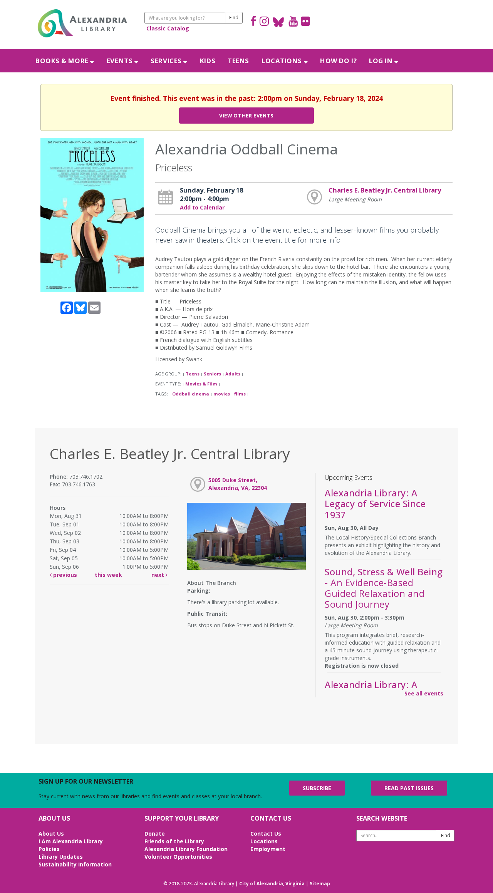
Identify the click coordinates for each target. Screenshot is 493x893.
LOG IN (381, 60)
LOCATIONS (283, 60)
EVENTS (120, 60)
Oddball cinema (190, 394)
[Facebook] (253, 22)
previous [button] (64, 574)
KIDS (207, 60)
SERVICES (167, 60)
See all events (423, 693)
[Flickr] (305, 22)
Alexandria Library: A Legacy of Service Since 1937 (375, 504)
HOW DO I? (338, 60)
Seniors (212, 374)
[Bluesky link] (278, 22)
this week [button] (108, 574)
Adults (232, 374)
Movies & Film (201, 384)
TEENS (238, 60)
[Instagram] (264, 22)
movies (221, 394)
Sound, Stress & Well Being (384, 588)
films (240, 394)
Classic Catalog (167, 28)
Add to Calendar (202, 207)
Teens (193, 374)
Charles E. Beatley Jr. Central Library (385, 190)
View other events (246, 115)
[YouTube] (293, 22)
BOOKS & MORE (62, 60)
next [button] (158, 574)
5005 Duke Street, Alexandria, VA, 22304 (237, 483)
